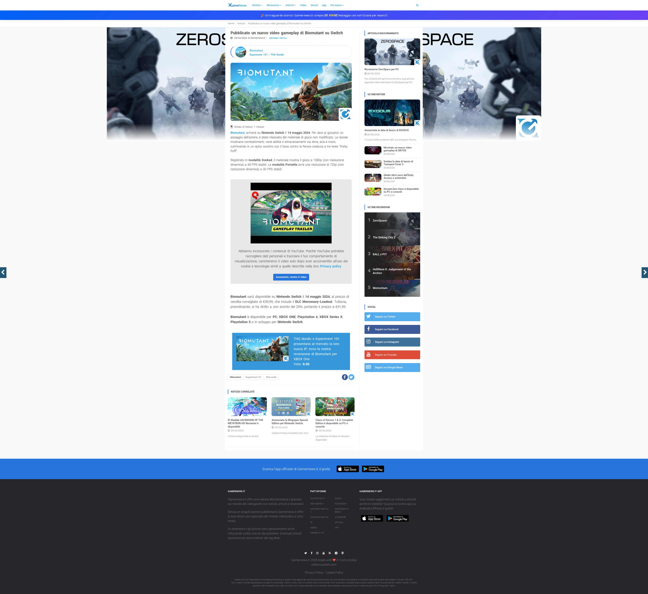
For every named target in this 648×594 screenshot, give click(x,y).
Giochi (314, 5)
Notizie (256, 5)
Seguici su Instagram (387, 341)
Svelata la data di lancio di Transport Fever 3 (398, 163)
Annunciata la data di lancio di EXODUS (386, 130)
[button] (345, 377)
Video (303, 5)
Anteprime (340, 517)
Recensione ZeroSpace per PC (381, 69)
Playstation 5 (317, 498)
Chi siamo (336, 5)
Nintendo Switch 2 (319, 510)
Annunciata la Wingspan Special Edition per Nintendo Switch (290, 422)
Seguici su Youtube (386, 354)
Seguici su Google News (389, 367)
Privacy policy (330, 266)
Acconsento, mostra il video (291, 277)
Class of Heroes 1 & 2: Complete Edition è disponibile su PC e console (334, 423)
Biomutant (238, 132)
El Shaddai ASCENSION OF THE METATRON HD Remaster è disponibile (245, 423)
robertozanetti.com (324, 564)
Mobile (313, 528)
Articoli (290, 5)
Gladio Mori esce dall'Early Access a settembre (398, 176)
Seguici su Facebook (387, 329)
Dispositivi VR (317, 533)
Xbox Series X (317, 504)
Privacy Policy (314, 572)
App (324, 5)
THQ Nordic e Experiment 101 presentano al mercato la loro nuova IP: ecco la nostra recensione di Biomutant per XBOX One (317, 349)
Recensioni (273, 5)
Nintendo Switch (278, 38)
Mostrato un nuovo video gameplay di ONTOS (398, 149)
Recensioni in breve (342, 510)
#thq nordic (271, 377)
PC (311, 522)
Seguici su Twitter (385, 316)
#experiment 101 (253, 377)
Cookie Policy (334, 572)
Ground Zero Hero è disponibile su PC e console (401, 190)
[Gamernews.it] (237, 5)
